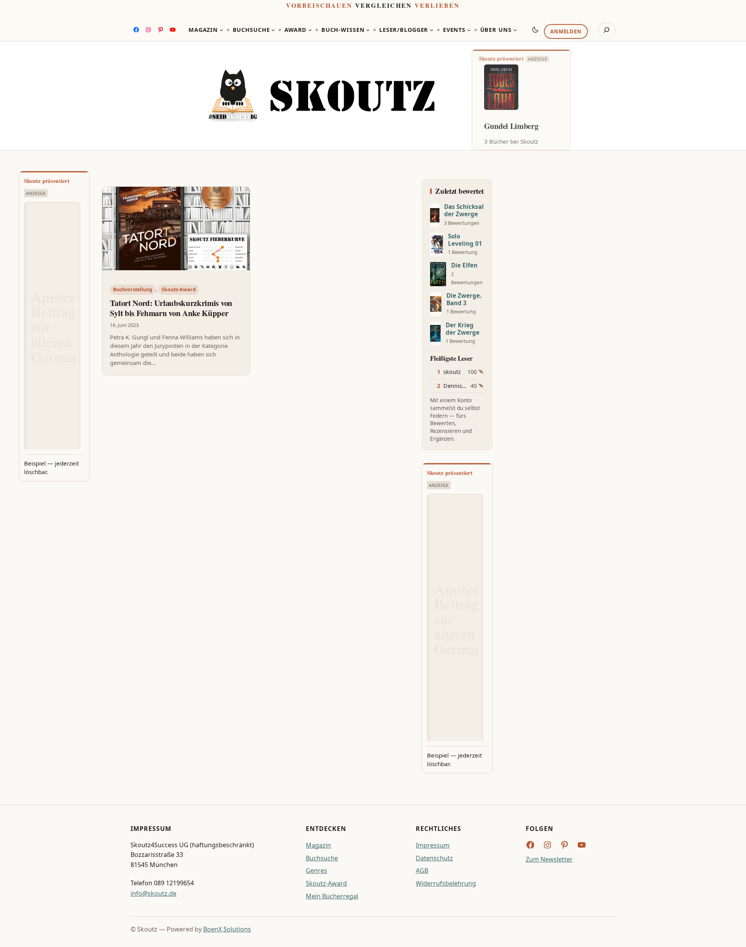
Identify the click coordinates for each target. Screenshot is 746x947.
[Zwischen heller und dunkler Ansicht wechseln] (535, 29)
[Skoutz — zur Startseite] (321, 96)
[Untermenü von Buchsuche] (273, 30)
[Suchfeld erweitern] (606, 30)
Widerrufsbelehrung (446, 883)
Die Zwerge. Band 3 (463, 299)
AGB (422, 870)
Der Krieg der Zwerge (462, 328)
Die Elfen (464, 265)
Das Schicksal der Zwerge (464, 210)
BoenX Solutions (227, 929)
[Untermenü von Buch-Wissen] (368, 30)
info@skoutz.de (153, 893)
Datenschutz (434, 858)
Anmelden (565, 31)
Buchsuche (322, 858)
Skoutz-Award (179, 289)
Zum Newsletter (549, 859)
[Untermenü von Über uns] (515, 30)
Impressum (433, 845)
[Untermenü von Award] (310, 30)
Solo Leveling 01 (465, 240)
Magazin (318, 845)
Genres (316, 870)
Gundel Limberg (511, 126)
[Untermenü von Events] (469, 30)
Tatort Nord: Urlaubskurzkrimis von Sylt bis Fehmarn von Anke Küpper (171, 308)
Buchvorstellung (132, 289)
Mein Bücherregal (332, 896)
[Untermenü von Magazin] (221, 30)
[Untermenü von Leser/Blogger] (432, 30)
